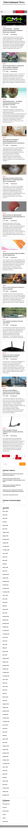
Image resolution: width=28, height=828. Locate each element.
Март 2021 (5, 700)
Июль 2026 (5, 514)
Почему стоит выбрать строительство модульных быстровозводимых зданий (11, 392)
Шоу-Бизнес (5, 821)
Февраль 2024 (6, 616)
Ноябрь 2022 (5, 669)
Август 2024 (5, 595)
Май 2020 (5, 735)
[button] (14, 11)
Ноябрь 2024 (5, 584)
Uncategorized (6, 804)
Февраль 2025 (6, 574)
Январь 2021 (5, 707)
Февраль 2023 (6, 658)
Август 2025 (5, 553)
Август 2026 (5, 511)
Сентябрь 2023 (6, 634)
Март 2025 (5, 570)
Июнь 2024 (5, 602)
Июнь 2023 (5, 644)
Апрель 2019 (5, 781)
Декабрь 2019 (6, 753)
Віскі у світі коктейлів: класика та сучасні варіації (13, 288)
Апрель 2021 (5, 697)
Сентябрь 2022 (6, 676)
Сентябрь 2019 (6, 763)
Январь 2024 (5, 620)
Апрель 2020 (5, 739)
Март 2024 (5, 613)
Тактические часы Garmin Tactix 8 (10, 494)
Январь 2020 (5, 749)
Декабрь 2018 (6, 795)
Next (18, 458)
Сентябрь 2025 (6, 549)
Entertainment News (14, 2)
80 (13, 458)
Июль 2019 (5, 770)
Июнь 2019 (5, 774)
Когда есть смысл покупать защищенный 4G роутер (11, 355)
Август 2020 (5, 725)
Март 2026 (5, 528)
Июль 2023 (5, 641)
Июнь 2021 (5, 690)
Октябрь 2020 (6, 718)
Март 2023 (5, 655)
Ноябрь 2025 (5, 542)
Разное (4, 26)
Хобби (4, 818)
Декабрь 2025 (6, 539)
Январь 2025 (5, 577)
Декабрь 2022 (6, 665)
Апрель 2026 (5, 525)
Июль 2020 (5, 728)
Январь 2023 (5, 662)
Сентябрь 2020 (6, 721)
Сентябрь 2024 (6, 591)
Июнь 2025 (5, 560)
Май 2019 (5, 777)
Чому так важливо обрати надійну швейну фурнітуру (14, 254)
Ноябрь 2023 (5, 627)
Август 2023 (5, 637)
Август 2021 (5, 686)
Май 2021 (5, 693)
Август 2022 (5, 679)
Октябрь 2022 (6, 672)
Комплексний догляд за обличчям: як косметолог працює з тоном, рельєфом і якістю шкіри (14, 480)
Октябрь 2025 (6, 546)
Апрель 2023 (5, 651)
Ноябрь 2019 (5, 756)
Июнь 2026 (5, 518)
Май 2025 (5, 563)
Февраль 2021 (6, 704)
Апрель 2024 (5, 609)
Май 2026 (5, 521)
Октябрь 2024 (6, 588)
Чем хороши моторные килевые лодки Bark (13, 321)
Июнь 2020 (5, 732)
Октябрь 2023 (6, 630)
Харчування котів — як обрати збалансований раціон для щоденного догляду (12, 103)
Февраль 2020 (6, 746)
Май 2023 (5, 648)
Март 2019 (5, 784)
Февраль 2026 (6, 532)
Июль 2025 (5, 556)
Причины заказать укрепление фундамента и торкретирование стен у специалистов (13, 179)
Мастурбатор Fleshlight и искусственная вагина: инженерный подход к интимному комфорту (14, 141)
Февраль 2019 (6, 788)
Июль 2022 (5, 683)
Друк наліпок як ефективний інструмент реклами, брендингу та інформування (14, 216)
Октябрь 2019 (6, 760)
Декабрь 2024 (6, 581)
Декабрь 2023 (6, 623)
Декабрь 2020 (6, 711)
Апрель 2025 (5, 567)
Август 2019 (5, 767)
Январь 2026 (5, 535)
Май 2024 (5, 606)
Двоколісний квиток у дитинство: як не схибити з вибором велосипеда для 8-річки (13, 67)
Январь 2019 (5, 791)
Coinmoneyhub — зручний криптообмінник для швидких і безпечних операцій (13, 30)
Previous (6, 456)
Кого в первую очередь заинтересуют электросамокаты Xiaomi (13, 431)
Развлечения (6, 811)
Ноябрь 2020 (5, 714)
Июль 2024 (5, 599)
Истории (5, 807)
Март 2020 (5, 742)
